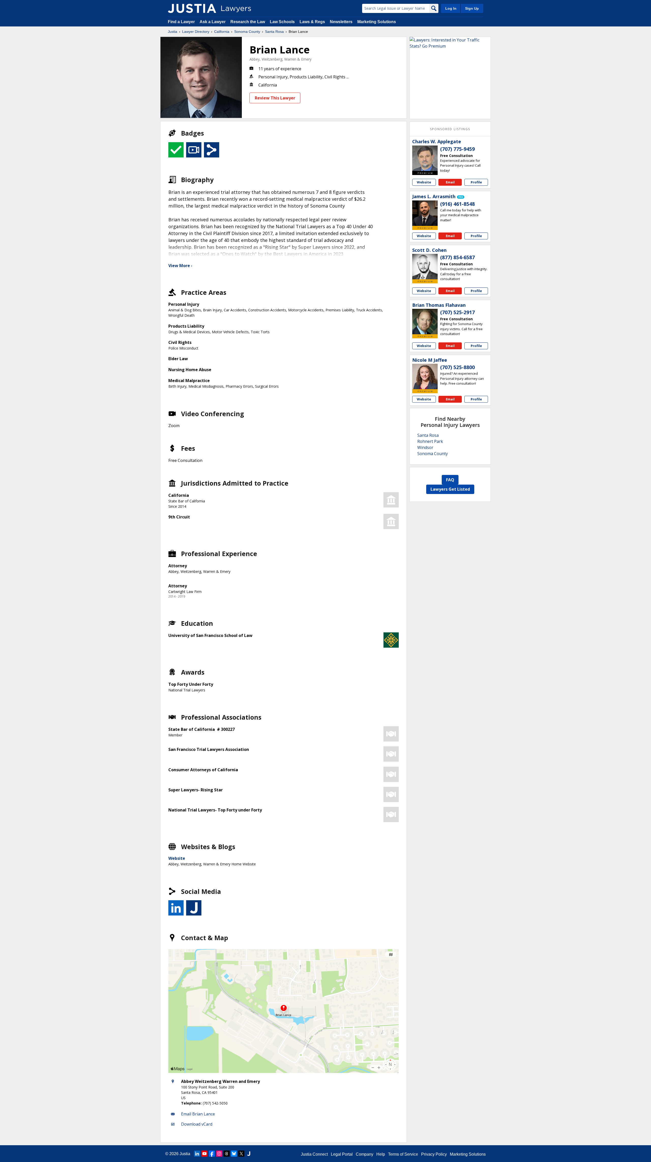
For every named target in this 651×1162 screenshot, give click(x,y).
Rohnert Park (430, 441)
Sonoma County (247, 32)
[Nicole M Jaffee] (425, 376)
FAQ (450, 480)
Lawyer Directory (195, 32)
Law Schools (282, 22)
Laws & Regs (312, 22)
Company (364, 1154)
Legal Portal (342, 1154)
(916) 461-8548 (457, 204)
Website (176, 858)
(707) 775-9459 (457, 149)
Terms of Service (403, 1154)
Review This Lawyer (275, 98)
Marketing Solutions (376, 22)
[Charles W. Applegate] (425, 158)
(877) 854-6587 (457, 257)
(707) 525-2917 (457, 312)
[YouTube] (204, 1154)
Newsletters (341, 22)
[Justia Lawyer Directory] (192, 8)
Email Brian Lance (198, 1114)
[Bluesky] (234, 1154)
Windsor (425, 447)
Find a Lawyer (181, 22)
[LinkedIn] (197, 1154)
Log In (450, 8)
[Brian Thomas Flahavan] (425, 321)
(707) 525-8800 (457, 367)
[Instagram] (219, 1154)
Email (450, 182)
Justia (172, 32)
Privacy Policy (434, 1154)
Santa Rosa (274, 32)
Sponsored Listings (450, 129)
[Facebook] (212, 1154)
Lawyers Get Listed (450, 489)
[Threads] (227, 1154)
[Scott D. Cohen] (425, 266)
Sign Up (472, 8)
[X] (241, 1154)
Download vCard (196, 1124)
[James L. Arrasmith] (425, 213)
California (221, 32)
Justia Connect (314, 1154)
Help (380, 1154)
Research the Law (247, 22)
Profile (476, 182)
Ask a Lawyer (213, 22)
